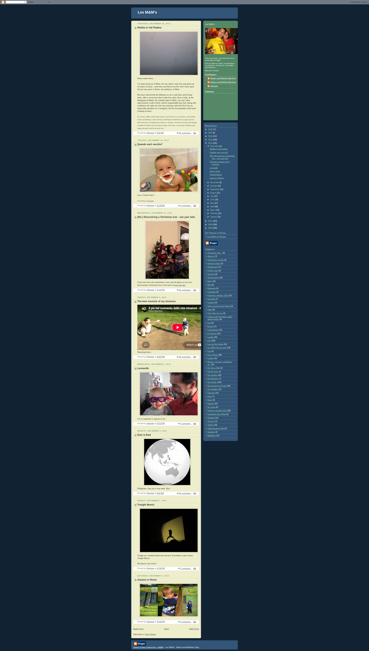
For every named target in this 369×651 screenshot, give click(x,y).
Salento (210, 404)
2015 (210, 133)
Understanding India (215, 429)
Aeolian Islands (213, 264)
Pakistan (211, 393)
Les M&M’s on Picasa (216, 237)
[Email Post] (194, 133)
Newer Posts (138, 629)
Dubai (209, 310)
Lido (209, 351)
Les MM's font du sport (217, 348)
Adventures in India (215, 260)
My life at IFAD (213, 368)
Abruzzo (210, 256)
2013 (210, 140)
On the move (212, 372)
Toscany (210, 421)
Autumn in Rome (147, 579)
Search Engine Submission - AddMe (148, 647)
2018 (210, 130)
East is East (144, 434)
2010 (210, 225)
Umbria (210, 425)
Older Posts (194, 629)
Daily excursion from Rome (218, 306)
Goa (209, 323)
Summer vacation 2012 (217, 411)
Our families (212, 375)
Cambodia (211, 292)
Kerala (210, 327)
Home (166, 629)
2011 (210, 221)
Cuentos (210, 303)
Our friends (212, 382)
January (214, 217)
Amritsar (210, 274)
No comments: (185, 133)
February (214, 213)
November (214, 183)
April (212, 207)
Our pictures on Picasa (217, 386)
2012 (210, 143)
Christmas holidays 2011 (217, 296)
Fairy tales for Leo (215, 313)
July (212, 196)
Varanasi (211, 432)
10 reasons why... (214, 253)
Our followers (212, 379)
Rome (209, 400)
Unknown (214, 86)
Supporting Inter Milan (216, 414)
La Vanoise (212, 334)
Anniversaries (213, 278)
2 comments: (186, 569)
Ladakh (210, 337)
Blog (209, 285)
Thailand (210, 418)
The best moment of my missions (156, 301)
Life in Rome (212, 355)
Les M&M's (147, 12)
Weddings (211, 436)
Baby (209, 281)
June (212, 200)
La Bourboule (212, 330)
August (213, 193)
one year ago (179, 285)
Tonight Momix (145, 504)
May (212, 203)
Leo (208, 341)
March (213, 210)
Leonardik (143, 368)
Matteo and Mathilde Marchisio (223, 78)
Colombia (211, 299)
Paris (209, 397)
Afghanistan (212, 267)
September (215, 189)
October (214, 186)
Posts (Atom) (150, 634)
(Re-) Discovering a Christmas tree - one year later (166, 217)
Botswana (211, 288)
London (210, 358)
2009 (210, 228)
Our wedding (212, 389)
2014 (210, 136)
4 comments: (186, 424)
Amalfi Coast (212, 271)
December (214, 146)
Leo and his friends (215, 344)
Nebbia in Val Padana (149, 27)
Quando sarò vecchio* (150, 144)
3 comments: (186, 206)
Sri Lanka (211, 407)
